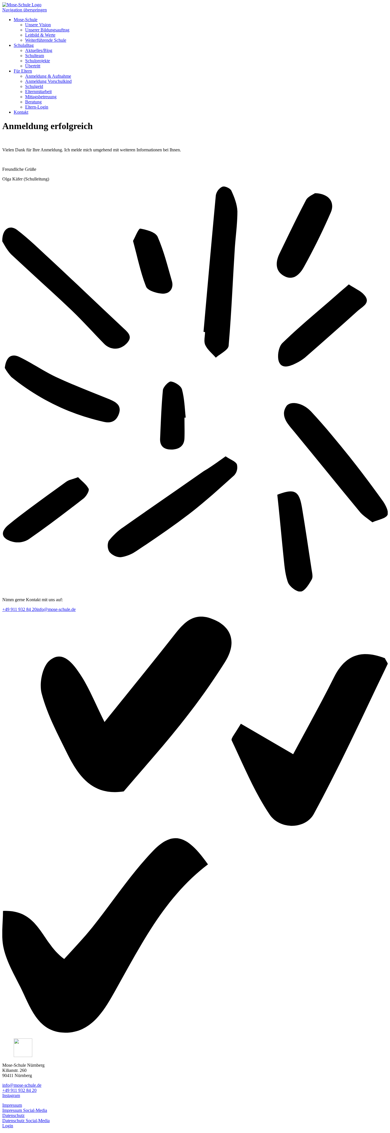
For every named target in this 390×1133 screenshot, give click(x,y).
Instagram (11, 1095)
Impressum (12, 1105)
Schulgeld (34, 86)
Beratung (33, 101)
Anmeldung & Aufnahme (48, 76)
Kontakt (21, 112)
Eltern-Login (36, 107)
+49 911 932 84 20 (19, 609)
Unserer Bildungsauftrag (47, 29)
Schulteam (34, 55)
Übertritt (32, 65)
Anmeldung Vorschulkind (48, 81)
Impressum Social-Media (24, 1110)
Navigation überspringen (24, 9)
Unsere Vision (38, 24)
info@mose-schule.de (56, 609)
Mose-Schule (25, 19)
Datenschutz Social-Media (26, 1120)
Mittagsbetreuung (41, 96)
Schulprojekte (37, 60)
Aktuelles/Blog (38, 50)
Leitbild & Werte (40, 35)
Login (7, 1125)
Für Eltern (23, 71)
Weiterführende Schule (45, 40)
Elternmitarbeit (38, 91)
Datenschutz (13, 1115)
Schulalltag (24, 45)
